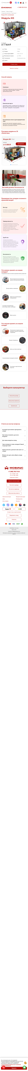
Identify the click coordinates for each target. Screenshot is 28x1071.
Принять (14, 1068)
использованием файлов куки (8, 1064)
